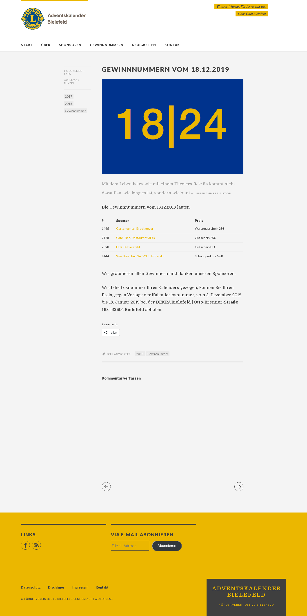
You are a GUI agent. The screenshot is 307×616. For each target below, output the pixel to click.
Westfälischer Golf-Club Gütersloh (140, 256)
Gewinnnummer (75, 111)
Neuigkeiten (144, 45)
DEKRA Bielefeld (128, 247)
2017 (68, 96)
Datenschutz (31, 587)
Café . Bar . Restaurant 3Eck (135, 238)
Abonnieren (167, 546)
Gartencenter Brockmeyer (134, 228)
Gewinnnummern (106, 45)
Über (45, 45)
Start (27, 45)
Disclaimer (56, 587)
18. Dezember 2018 (74, 72)
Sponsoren (70, 45)
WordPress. (104, 598)
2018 (68, 104)
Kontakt (173, 45)
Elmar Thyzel (71, 81)
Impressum (80, 587)
